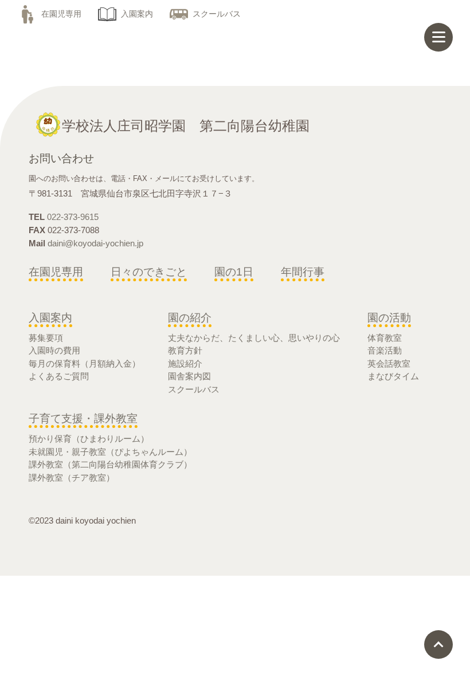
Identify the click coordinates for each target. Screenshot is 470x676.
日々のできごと (149, 272)
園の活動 (389, 318)
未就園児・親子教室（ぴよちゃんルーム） (110, 452)
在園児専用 (61, 13)
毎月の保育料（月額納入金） (84, 363)
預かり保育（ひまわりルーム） (89, 438)
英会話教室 (388, 363)
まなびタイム (393, 376)
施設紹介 (185, 363)
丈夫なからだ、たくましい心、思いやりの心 (254, 338)
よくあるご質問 (59, 376)
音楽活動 (384, 350)
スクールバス (217, 13)
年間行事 (302, 272)
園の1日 (233, 272)
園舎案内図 (189, 376)
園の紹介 (189, 318)
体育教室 (384, 338)
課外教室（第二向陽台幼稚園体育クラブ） (110, 464)
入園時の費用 (54, 350)
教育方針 (185, 350)
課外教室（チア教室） (72, 477)
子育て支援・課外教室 (83, 418)
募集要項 (46, 338)
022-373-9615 (73, 217)
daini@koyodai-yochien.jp (95, 243)
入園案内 (137, 13)
